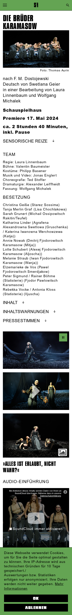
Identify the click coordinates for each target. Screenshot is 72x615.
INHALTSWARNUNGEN (26, 311)
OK (36, 598)
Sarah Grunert (15, 214)
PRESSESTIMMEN (21, 321)
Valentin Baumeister (33, 167)
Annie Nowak (14, 241)
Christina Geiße (16, 205)
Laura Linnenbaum (30, 162)
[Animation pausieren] (63, 337)
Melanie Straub (15, 258)
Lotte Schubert (15, 250)
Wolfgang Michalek (35, 189)
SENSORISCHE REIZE (25, 141)
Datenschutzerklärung (50, 496)
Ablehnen (36, 608)
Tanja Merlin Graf (17, 209)
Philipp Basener (33, 171)
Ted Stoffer (36, 180)
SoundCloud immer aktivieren (38, 529)
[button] (5, 5)
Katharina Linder (17, 223)
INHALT (10, 302)
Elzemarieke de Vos (19, 267)
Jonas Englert (45, 175)
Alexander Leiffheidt (43, 184)
